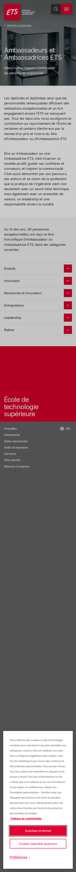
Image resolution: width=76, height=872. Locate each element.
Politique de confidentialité (26, 818)
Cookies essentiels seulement (38, 844)
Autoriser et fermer (38, 830)
